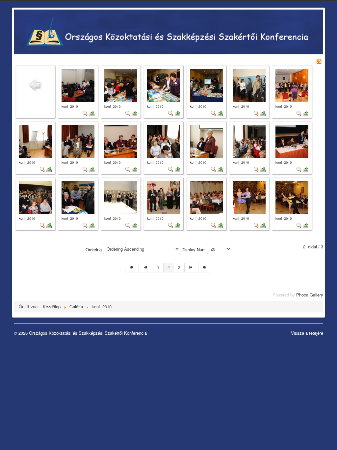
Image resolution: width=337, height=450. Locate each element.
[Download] (91, 113)
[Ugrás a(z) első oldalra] (132, 267)
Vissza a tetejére (307, 333)
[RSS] (319, 60)
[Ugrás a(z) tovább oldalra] (191, 267)
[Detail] (85, 113)
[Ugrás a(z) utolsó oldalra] (205, 267)
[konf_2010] (78, 84)
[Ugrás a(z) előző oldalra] (146, 267)
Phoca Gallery (309, 295)
